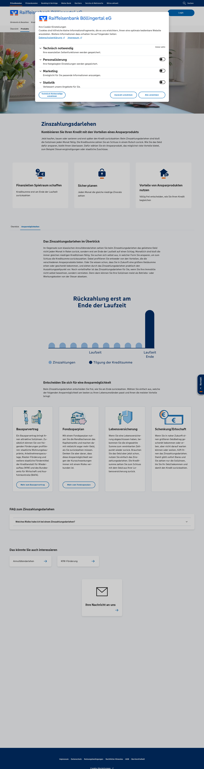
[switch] (162, 59)
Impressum (73, 37)
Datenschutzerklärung (51, 37)
